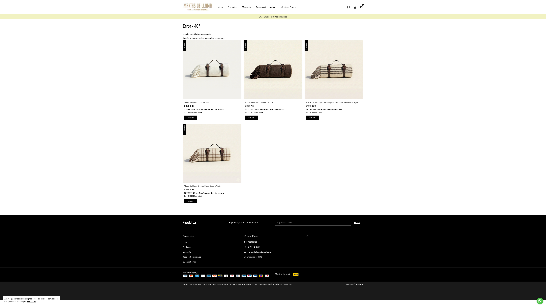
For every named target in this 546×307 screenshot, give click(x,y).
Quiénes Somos (288, 7)
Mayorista (246, 7)
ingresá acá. (268, 284)
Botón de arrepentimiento (283, 284)
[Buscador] (348, 7)
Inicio (220, 7)
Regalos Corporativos (266, 7)
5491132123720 (250, 242)
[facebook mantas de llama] (312, 236)
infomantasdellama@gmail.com (257, 252)
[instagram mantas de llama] (307, 236)
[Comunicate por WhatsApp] (540, 301)
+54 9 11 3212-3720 (252, 247)
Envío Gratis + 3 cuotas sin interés (273, 17)
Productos (232, 7)
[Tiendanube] (354, 284)
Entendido (31, 301)
